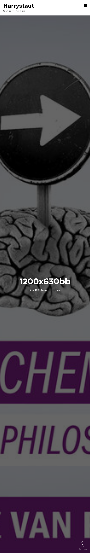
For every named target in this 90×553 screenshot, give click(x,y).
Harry (58, 290)
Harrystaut (18, 5)
